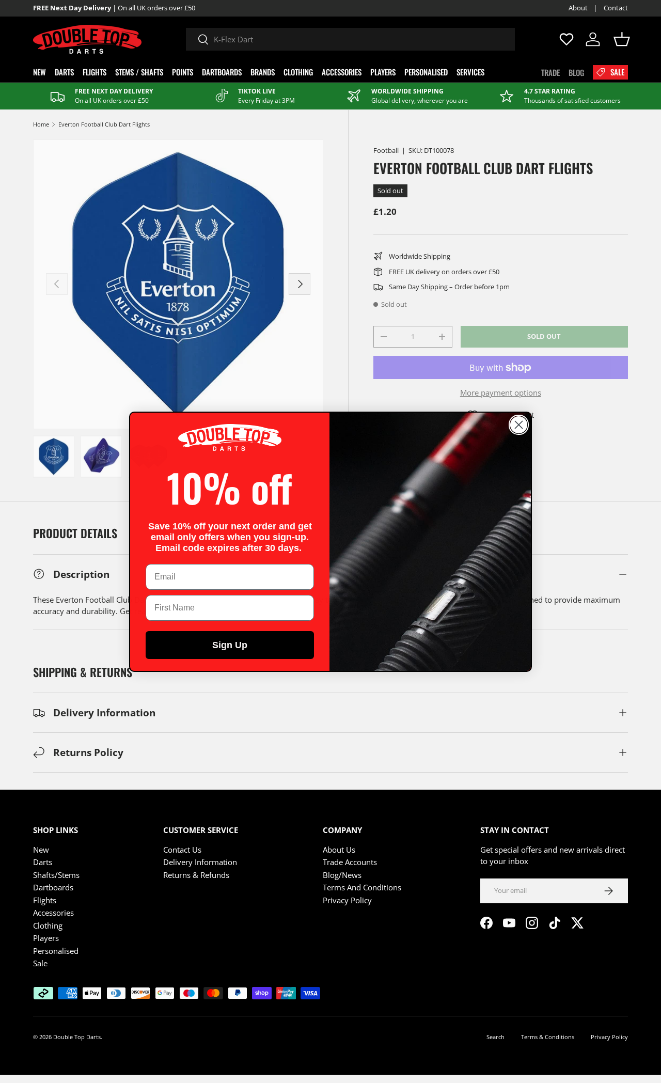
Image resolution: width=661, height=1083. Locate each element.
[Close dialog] (519, 425)
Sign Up (229, 645)
